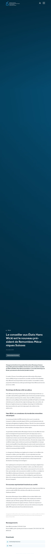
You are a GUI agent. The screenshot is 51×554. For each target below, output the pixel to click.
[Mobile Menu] (43, 3)
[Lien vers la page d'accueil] (12, 3)
